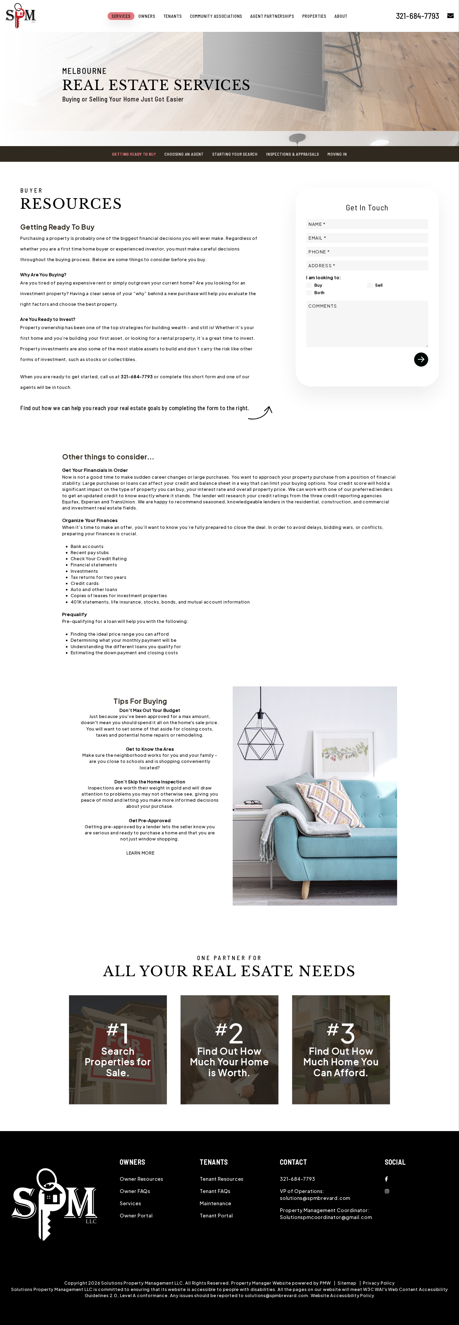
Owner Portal (136, 1215)
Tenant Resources (222, 1179)
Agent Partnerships (272, 16)
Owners (146, 16)
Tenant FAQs (215, 1191)
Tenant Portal (216, 1215)
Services (121, 16)
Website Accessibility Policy (342, 1295)
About (340, 16)
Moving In (337, 153)
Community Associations (216, 16)
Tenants (172, 16)
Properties (314, 16)
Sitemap (347, 1283)
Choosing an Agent (184, 153)
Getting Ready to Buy (134, 153)
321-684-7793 (137, 376)
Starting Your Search (235, 153)
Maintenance (215, 1203)
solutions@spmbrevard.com (315, 1198)
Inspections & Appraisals (292, 153)
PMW (325, 1283)
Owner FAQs (135, 1191)
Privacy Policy (378, 1283)
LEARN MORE (140, 853)
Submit (421, 360)
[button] (418, 1178)
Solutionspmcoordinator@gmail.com (326, 1217)
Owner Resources (141, 1179)
